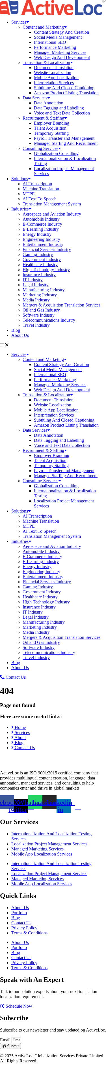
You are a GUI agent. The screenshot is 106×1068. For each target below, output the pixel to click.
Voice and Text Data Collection (62, 113)
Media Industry (36, 300)
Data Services (35, 97)
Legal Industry (36, 284)
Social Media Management (58, 37)
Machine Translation (41, 188)
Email (6, 1039)
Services (18, 22)
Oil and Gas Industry (41, 310)
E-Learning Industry (41, 229)
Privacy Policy (24, 927)
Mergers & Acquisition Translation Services (61, 305)
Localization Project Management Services (49, 843)
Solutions (19, 178)
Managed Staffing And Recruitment (66, 143)
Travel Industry (36, 325)
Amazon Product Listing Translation (66, 92)
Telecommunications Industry (49, 320)
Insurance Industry (39, 274)
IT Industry (33, 279)
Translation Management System (52, 204)
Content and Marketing (43, 27)
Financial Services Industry (47, 249)
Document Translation (53, 67)
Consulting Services (40, 148)
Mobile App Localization (56, 77)
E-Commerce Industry (42, 224)
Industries (20, 209)
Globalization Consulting (56, 153)
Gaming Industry (38, 254)
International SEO (50, 42)
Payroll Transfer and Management (64, 138)
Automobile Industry (41, 219)
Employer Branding (51, 123)
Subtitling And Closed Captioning (64, 87)
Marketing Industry (40, 294)
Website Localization (52, 72)
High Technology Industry (46, 269)
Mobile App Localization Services (41, 854)
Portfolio (19, 912)
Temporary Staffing (51, 133)
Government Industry (42, 259)
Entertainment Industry (43, 244)
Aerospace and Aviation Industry (52, 214)
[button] (53, 344)
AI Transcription (37, 183)
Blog (15, 330)
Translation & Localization (46, 62)
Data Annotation (48, 102)
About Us (20, 335)
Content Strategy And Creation (61, 32)
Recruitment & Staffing (43, 118)
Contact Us (21, 922)
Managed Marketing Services (60, 52)
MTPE (29, 193)
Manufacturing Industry (44, 289)
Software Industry (39, 315)
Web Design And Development (62, 57)
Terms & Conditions (29, 932)
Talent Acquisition (50, 128)
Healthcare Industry (40, 264)
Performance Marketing (55, 47)
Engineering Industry (41, 239)
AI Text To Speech (40, 198)
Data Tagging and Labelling (59, 108)
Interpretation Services (54, 82)
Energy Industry (37, 234)
